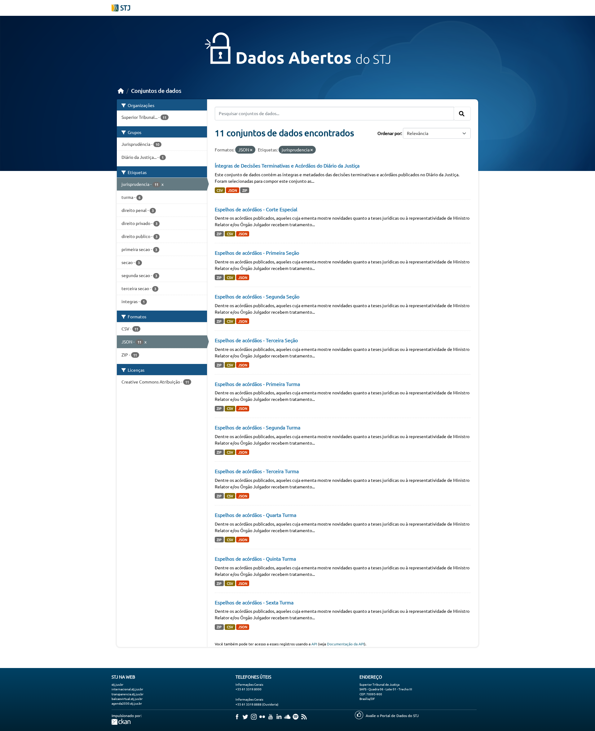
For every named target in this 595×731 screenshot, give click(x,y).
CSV (220, 190)
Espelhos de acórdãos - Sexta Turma (254, 602)
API (314, 643)
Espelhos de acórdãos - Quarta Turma (255, 515)
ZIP (244, 190)
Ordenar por (389, 133)
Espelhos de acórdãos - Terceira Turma (257, 471)
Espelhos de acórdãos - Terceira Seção (256, 340)
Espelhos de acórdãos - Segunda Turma (257, 427)
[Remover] (251, 149)
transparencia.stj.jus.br (127, 694)
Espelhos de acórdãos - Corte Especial (256, 209)
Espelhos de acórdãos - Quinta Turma (255, 558)
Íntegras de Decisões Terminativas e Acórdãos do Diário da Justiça (287, 165)
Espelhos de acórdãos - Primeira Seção (257, 252)
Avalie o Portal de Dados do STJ (392, 715)
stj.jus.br (117, 684)
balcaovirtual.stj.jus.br (127, 698)
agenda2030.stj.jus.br (127, 703)
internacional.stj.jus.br (127, 689)
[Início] (121, 90)
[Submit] (462, 113)
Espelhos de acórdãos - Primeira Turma (257, 384)
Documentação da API (345, 643)
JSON (232, 190)
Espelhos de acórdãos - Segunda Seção (257, 296)
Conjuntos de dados (156, 90)
